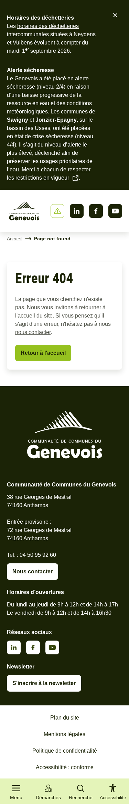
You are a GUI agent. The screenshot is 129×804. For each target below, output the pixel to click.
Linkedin (77, 211)
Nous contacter (32, 571)
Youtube (115, 211)
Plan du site (64, 718)
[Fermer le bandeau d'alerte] (115, 15)
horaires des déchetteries (48, 26)
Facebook (96, 211)
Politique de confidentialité (64, 751)
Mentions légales (64, 734)
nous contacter (33, 332)
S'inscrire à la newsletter (44, 683)
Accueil (14, 238)
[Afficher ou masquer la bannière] (57, 211)
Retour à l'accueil (43, 353)
